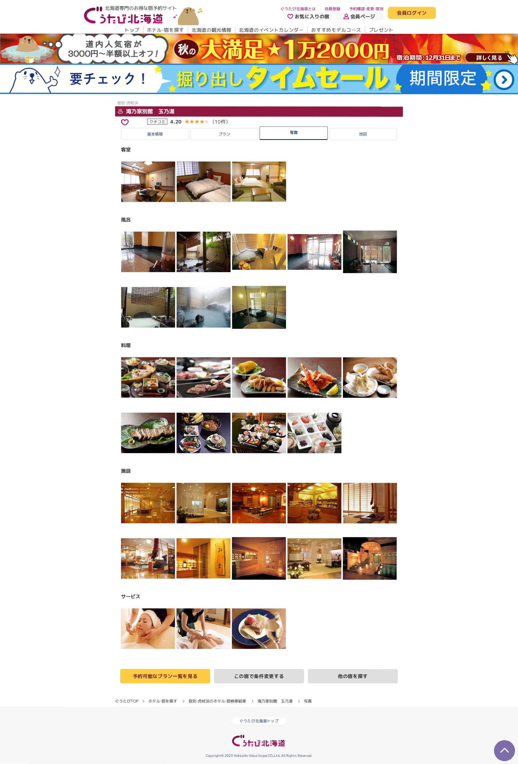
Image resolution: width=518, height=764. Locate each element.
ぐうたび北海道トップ (259, 721)
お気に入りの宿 (312, 16)
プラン (224, 134)
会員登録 (332, 8)
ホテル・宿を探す (165, 30)
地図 (363, 134)
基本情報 (155, 134)
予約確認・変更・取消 (366, 8)
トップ (131, 30)
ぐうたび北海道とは (298, 8)
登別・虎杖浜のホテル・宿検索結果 (217, 701)
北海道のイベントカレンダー (271, 30)
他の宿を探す (353, 676)
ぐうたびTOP (126, 701)
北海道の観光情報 (211, 30)
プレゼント (381, 30)
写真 (294, 132)
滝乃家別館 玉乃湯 (149, 111)
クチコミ (157, 121)
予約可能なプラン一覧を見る (165, 676)
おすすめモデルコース (336, 30)
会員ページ (362, 16)
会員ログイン (412, 13)
